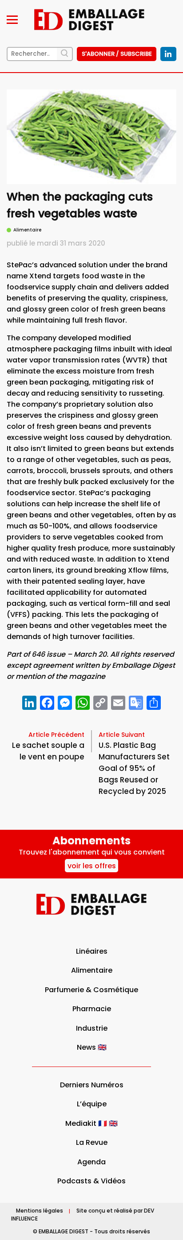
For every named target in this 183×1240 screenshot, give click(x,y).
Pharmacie (91, 1009)
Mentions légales (39, 1211)
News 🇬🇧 (92, 1047)
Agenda (91, 1162)
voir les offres (92, 866)
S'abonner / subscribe (117, 54)
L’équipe (92, 1104)
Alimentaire (91, 970)
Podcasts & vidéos (91, 1181)
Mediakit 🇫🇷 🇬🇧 (91, 1123)
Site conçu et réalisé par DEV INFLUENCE (82, 1215)
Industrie (91, 1028)
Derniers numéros (91, 1085)
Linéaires (91, 951)
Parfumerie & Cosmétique (91, 990)
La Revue (91, 1142)
